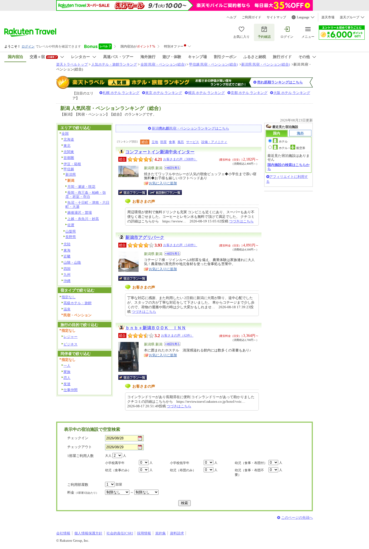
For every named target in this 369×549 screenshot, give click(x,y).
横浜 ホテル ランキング (206, 93)
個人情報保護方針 (88, 533)
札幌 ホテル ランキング (121, 93)
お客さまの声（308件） (180, 159)
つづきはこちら (241, 221)
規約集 (160, 533)
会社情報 (63, 533)
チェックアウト (79, 447)
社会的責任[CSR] (119, 533)
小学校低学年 (179, 463)
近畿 (67, 256)
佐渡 (70, 225)
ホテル (283, 141)
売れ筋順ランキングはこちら (280, 82)
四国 (67, 269)
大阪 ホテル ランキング (291, 93)
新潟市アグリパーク (144, 237)
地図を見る (172, 168)
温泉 (67, 309)
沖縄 (67, 281)
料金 (83, 492)
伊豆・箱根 (72, 164)
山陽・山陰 (72, 262)
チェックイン (77, 438)
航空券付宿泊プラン (165, 192)
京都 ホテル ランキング (249, 93)
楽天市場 (327, 17)
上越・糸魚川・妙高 (83, 219)
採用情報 (144, 533)
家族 (67, 372)
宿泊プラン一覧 (135, 192)
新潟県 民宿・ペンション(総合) (265, 64)
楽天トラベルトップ (72, 64)
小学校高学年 (115, 463)
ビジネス (70, 344)
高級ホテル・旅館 (77, 303)
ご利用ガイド (251, 17)
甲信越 (68, 169)
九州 (67, 275)
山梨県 (70, 231)
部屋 (163, 142)
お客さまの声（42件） (177, 335)
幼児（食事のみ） (118, 470)
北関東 (68, 152)
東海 (67, 250)
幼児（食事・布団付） (251, 463)
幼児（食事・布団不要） (249, 472)
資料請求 (177, 533)
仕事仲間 (70, 390)
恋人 (67, 378)
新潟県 (70, 174)
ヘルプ (231, 17)
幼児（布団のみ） (183, 470)
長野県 (70, 237)
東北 (67, 146)
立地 (155, 142)
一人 (67, 366)
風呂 (180, 142)
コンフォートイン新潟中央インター (159, 152)
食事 (172, 142)
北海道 (68, 139)
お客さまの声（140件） (180, 245)
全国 (65, 133)
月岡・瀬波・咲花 (81, 187)
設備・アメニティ (214, 142)
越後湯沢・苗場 (79, 213)
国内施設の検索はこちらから (288, 167)
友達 (67, 384)
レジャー (70, 337)
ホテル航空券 (292, 148)
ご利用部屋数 (77, 485)
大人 (108, 455)
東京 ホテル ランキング (163, 93)
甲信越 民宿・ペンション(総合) (213, 64)
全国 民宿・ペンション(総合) (163, 64)
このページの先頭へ (297, 518)
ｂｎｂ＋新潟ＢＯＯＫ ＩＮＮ (155, 328)
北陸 (67, 244)
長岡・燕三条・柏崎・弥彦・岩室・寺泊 (85, 195)
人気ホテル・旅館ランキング (114, 64)
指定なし (69, 297)
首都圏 (68, 158)
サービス (192, 142)
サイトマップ (276, 17)
